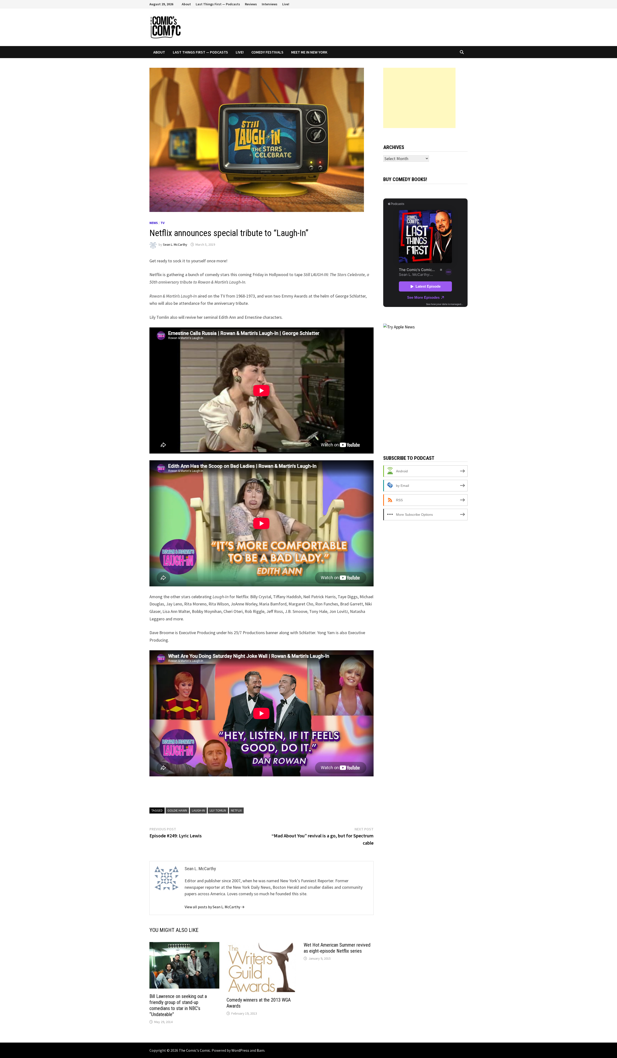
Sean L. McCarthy (175, 244)
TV (163, 223)
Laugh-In (198, 810)
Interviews (269, 4)
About (186, 4)
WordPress (240, 1050)
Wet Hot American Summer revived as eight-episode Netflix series (337, 948)
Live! (285, 4)
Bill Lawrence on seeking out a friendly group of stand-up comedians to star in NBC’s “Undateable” (178, 1005)
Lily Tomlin (218, 810)
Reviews (251, 4)
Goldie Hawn (177, 810)
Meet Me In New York (309, 52)
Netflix (236, 810)
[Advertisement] (419, 98)
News (153, 223)
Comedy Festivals (267, 52)
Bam (260, 1050)
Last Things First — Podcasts (218, 4)
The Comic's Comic (194, 1050)
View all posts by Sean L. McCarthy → (215, 906)
